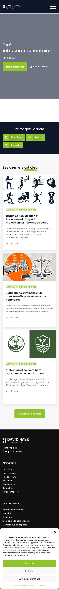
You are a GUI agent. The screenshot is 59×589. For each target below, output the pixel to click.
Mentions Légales (38, 585)
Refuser (29, 571)
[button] (54, 531)
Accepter (30, 563)
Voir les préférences (29, 578)
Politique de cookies (21, 585)
